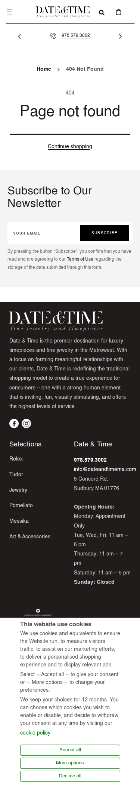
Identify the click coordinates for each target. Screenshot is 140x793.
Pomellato (21, 505)
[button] (9, 12)
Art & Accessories (29, 536)
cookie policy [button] (35, 733)
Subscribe (104, 233)
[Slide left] (19, 36)
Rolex (16, 459)
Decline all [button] (70, 776)
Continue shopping (70, 146)
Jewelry (18, 490)
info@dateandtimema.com (105, 469)
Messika (19, 521)
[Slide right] (120, 36)
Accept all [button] (70, 750)
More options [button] (70, 763)
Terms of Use (80, 259)
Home (44, 69)
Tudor (16, 474)
